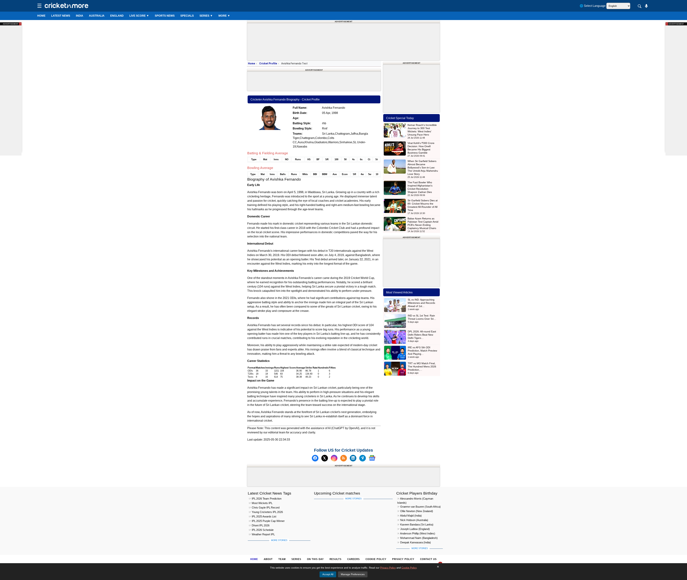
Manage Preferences (353, 574)
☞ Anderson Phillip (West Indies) (416, 533)
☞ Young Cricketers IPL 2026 (266, 512)
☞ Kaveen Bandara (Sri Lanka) (415, 524)
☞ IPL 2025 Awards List (262, 516)
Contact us (428, 559)
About (268, 559)
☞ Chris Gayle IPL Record (264, 507)
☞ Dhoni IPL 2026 (259, 525)
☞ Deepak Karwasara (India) (414, 542)
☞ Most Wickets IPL (260, 503)
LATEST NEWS (60, 15)
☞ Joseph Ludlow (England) (413, 529)
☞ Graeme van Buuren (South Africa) (419, 506)
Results (336, 559)
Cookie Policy (376, 559)
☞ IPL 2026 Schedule (261, 530)
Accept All (327, 574)
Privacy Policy (403, 559)
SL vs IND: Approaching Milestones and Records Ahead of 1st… (421, 303)
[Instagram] (334, 458)
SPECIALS (187, 15)
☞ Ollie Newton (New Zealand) (415, 511)
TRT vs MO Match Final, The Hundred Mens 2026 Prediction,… (422, 366)
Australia (96, 15)
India (79, 15)
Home (41, 15)
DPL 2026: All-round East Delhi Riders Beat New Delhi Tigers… (422, 334)
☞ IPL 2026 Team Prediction (265, 498)
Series (206, 15)
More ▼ (224, 15)
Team (282, 559)
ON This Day (315, 559)
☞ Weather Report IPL (262, 534)
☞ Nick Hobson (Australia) (412, 520)
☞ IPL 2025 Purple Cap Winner (267, 521)
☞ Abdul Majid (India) (409, 515)
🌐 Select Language (593, 5)
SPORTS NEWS (165, 15)
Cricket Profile (268, 63)
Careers (353, 559)
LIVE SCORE (139, 15)
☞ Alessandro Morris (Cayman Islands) (415, 499)
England (117, 15)
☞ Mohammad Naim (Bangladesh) (417, 538)
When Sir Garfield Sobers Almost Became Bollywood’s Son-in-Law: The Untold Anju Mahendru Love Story (423, 167)
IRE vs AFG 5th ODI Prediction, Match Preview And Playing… (422, 350)
